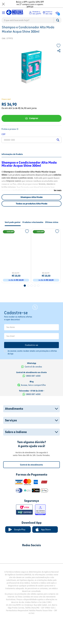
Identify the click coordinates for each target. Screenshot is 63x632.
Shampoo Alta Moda (31, 204)
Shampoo (26, 30)
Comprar (33, 125)
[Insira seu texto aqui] (15, 559)
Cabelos (15, 30)
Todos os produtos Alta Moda (31, 210)
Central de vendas (33, 373)
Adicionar (18, 285)
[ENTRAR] (35, 13)
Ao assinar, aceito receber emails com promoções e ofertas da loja (32, 358)
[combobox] (31, 21)
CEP (3, 140)
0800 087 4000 (33, 382)
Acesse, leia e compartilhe (33, 391)
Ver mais (57, 197)
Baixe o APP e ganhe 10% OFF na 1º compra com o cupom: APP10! (30, 4)
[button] (59, 58)
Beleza (5, 30)
